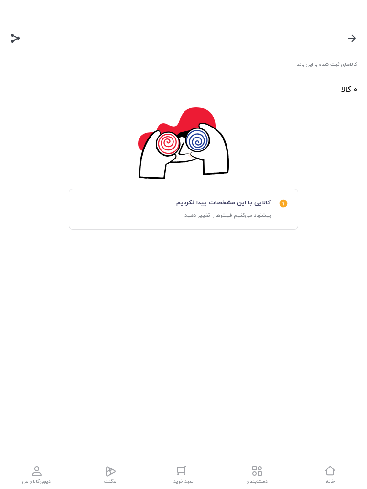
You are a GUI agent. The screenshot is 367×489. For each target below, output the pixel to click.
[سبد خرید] (183, 471)
